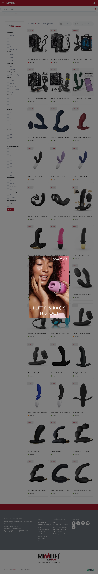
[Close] (66, 258)
